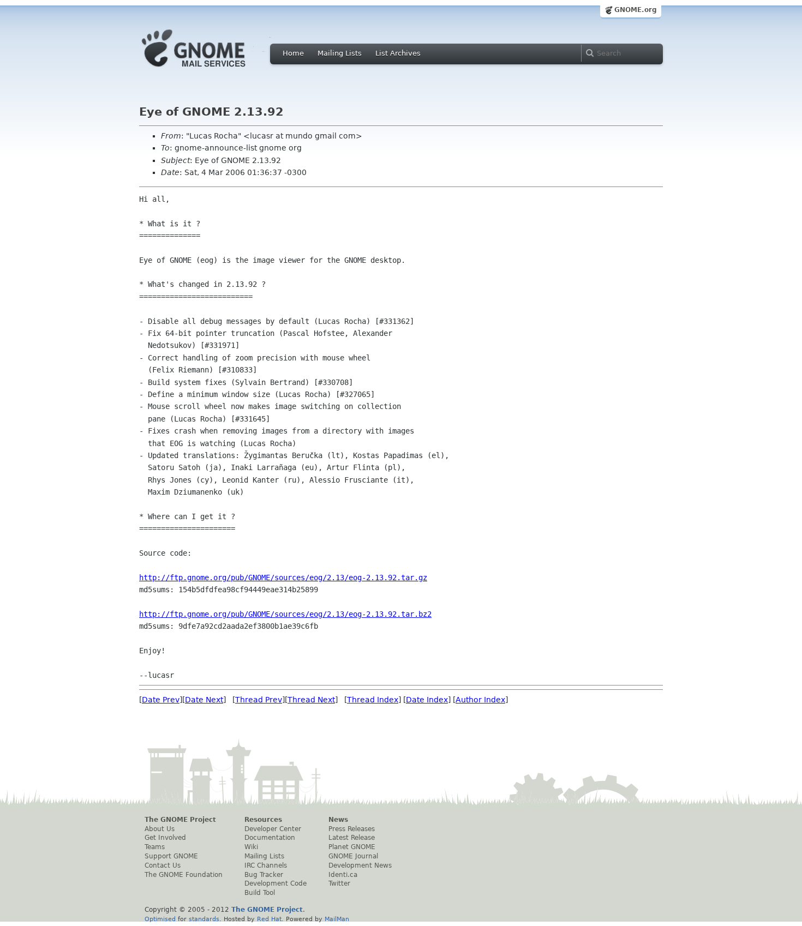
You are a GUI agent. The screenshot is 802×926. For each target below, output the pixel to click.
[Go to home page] (210, 70)
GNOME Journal (353, 856)
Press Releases (351, 829)
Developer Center (272, 829)
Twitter (339, 883)
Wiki (251, 847)
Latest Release (351, 837)
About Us (160, 829)
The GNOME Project (180, 819)
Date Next (204, 699)
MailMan (337, 919)
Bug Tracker (263, 875)
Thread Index (372, 699)
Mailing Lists (340, 53)
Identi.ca (342, 875)
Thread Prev (258, 699)
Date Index (427, 699)
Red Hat (269, 919)
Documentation (269, 837)
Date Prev (160, 699)
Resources (263, 819)
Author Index (480, 699)
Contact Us (163, 865)
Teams (155, 847)
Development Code (275, 883)
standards (204, 919)
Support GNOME (171, 856)
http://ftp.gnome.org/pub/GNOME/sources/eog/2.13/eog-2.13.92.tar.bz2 (285, 614)
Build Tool (259, 893)
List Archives (398, 53)
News (338, 819)
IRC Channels (265, 865)
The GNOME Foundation (184, 875)
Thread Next (311, 699)
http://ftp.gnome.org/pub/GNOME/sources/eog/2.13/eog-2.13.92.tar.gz (283, 577)
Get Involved (165, 837)
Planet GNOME (351, 847)
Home (293, 53)
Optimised (160, 919)
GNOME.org (635, 10)
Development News (360, 865)
